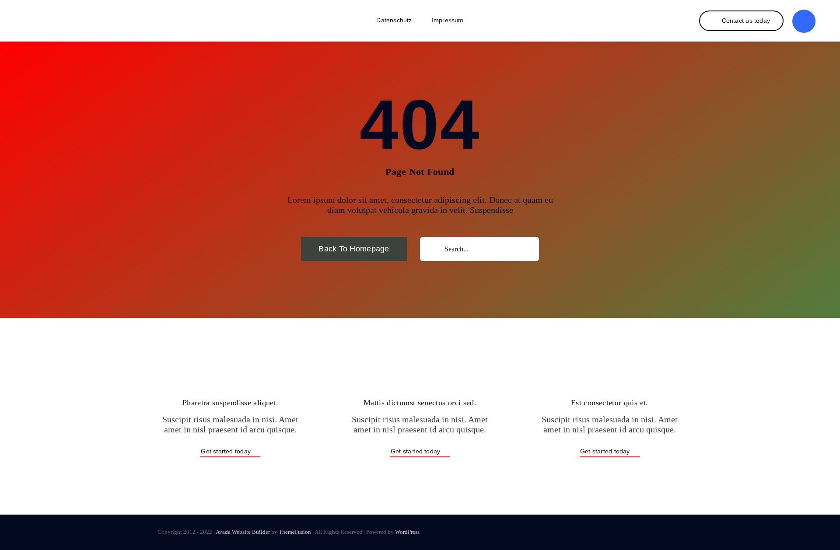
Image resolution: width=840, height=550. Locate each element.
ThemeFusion (295, 532)
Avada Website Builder (243, 532)
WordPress (407, 532)
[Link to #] (804, 21)
